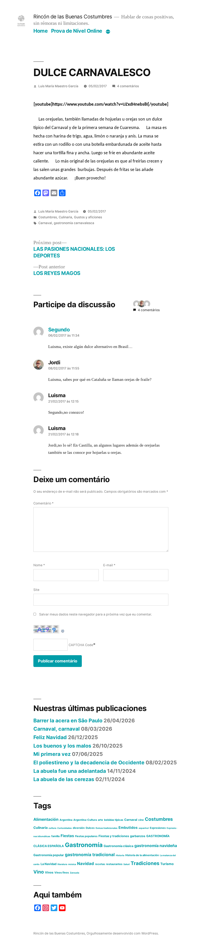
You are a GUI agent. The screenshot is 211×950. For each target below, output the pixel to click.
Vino (38, 872)
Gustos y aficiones (88, 217)
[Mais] (108, 31)
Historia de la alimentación (142, 855)
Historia (120, 855)
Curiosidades (64, 828)
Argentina (66, 819)
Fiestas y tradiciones (113, 836)
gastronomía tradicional (90, 854)
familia (55, 836)
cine (141, 819)
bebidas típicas (113, 819)
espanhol (144, 828)
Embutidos (128, 827)
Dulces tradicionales (106, 828)
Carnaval (45, 223)
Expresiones (158, 827)
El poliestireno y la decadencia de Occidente (88, 762)
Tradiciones (145, 863)
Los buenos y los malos (62, 746)
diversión (79, 827)
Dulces (90, 827)
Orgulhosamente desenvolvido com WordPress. (123, 933)
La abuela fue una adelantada (69, 771)
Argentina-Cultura (85, 819)
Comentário (43, 503)
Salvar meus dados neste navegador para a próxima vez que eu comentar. (95, 614)
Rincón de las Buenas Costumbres (72, 16)
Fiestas (67, 835)
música (72, 864)
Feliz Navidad (50, 737)
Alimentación (46, 819)
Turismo (167, 864)
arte (100, 819)
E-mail (109, 565)
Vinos (49, 872)
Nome (39, 565)
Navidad (85, 863)
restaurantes (114, 864)
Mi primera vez (52, 754)
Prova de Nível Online (76, 31)
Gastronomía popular (48, 855)
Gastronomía (84, 844)
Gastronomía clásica (118, 846)
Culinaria (65, 217)
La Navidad (48, 864)
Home (40, 31)
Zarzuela (74, 872)
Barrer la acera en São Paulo (67, 720)
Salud (126, 864)
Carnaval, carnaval (56, 729)
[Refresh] (63, 629)
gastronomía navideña (155, 845)
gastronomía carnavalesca (74, 223)
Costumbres (47, 217)
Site (36, 590)
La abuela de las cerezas (63, 779)
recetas (100, 864)
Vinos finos (61, 872)
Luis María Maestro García (58, 86)
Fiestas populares (86, 836)
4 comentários (128, 86)
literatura (62, 864)
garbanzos (137, 836)
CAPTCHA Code (81, 645)
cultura (52, 828)
